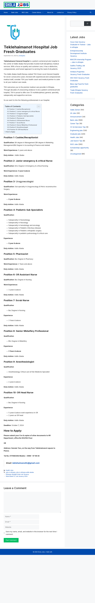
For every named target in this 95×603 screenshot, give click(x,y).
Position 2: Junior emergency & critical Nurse (25, 111)
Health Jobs (9, 470)
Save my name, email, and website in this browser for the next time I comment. (31, 533)
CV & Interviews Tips (78, 127)
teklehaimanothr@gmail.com (25, 463)
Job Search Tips (76, 141)
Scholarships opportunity (79, 148)
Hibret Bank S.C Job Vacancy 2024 (16, 476)
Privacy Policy (71, 12)
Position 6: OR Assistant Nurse (20, 120)
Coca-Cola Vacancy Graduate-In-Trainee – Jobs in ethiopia (80, 44)
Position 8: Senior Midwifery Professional (23, 125)
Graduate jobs (75, 134)
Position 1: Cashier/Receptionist (19, 109)
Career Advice (36, 12)
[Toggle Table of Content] (38, 106)
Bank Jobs (14, 12)
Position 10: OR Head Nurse (19, 129)
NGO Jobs (25, 12)
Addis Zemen (75, 110)
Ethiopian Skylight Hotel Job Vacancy (17, 474)
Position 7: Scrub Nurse (17, 123)
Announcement (76, 117)
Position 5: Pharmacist (17, 118)
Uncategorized (75, 154)
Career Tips (74, 123)
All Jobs (73, 113)
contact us (60, 12)
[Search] (87, 23)
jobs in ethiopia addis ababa (25, 472)
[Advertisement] (47, 578)
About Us (50, 12)
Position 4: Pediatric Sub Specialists (22, 116)
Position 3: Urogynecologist (19, 114)
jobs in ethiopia (10, 472)
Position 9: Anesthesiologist (19, 127)
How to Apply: (10, 132)
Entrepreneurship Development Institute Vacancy (78, 53)
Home (6, 12)
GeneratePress (57, 552)
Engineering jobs (76, 130)
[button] (90, 12)
